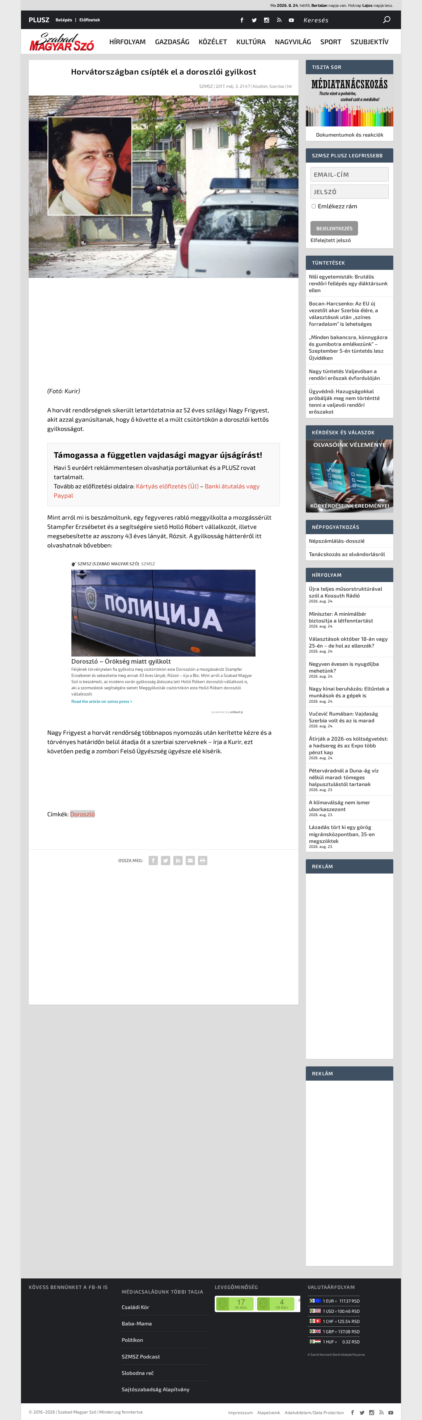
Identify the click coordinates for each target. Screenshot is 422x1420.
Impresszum (240, 1412)
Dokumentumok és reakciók (349, 134)
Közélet (213, 41)
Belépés (64, 19)
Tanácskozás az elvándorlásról (347, 554)
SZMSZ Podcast (141, 1356)
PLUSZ (39, 19)
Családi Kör (135, 1307)
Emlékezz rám (337, 206)
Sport (330, 41)
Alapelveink (268, 1412)
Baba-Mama (137, 1323)
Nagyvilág (293, 41)
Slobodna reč (138, 1373)
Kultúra (251, 41)
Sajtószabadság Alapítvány (155, 1389)
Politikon (132, 1340)
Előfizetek (89, 19)
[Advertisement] (163, 333)
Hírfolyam (127, 41)
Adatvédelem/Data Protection (314, 1412)
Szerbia (276, 86)
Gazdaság (172, 41)
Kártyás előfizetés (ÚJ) (167, 486)
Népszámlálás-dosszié (337, 541)
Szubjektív (370, 41)
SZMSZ (206, 86)
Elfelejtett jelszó (330, 240)
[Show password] (379, 192)
